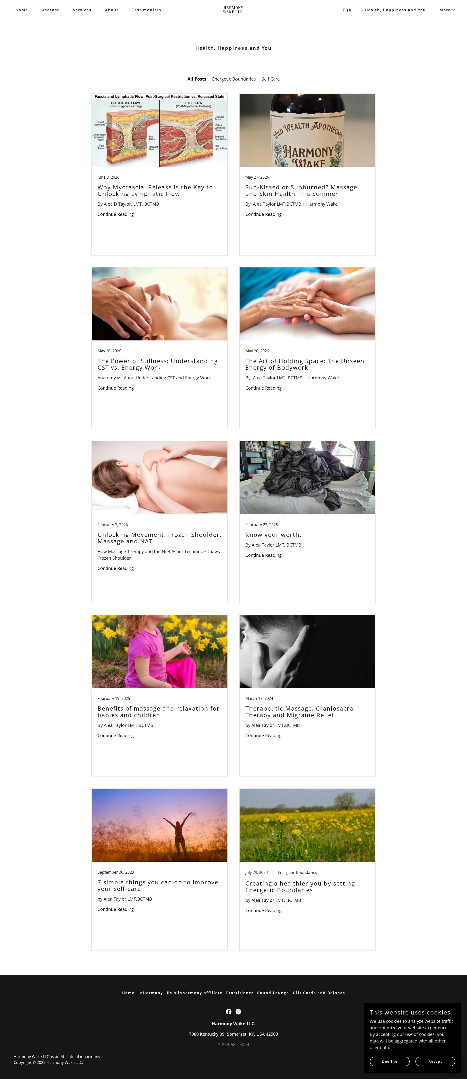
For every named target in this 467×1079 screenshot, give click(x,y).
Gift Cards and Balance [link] (319, 992)
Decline (389, 1062)
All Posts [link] (197, 79)
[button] (445, 10)
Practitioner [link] (239, 992)
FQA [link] (347, 10)
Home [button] (128, 992)
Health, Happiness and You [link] (395, 10)
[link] (233, 11)
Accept (435, 1062)
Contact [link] (50, 10)
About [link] (111, 10)
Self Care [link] (271, 79)
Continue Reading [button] (116, 214)
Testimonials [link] (146, 10)
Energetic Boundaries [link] (234, 79)
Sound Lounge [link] (273, 992)
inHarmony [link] (150, 992)
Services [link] (82, 10)
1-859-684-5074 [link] (233, 1044)
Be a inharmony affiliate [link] (194, 992)
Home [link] (22, 10)
